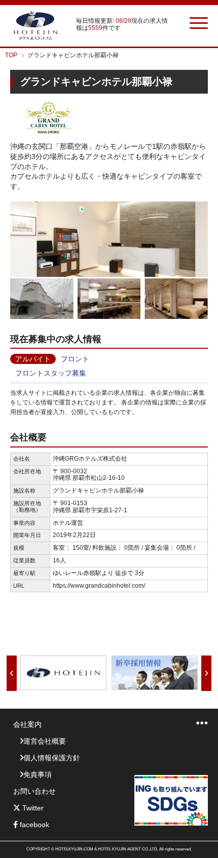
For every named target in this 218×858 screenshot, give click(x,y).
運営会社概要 (44, 741)
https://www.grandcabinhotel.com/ (99, 585)
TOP (11, 55)
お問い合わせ (34, 791)
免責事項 (37, 774)
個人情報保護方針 (51, 758)
